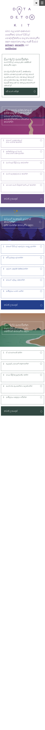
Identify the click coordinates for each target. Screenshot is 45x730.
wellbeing (10, 48)
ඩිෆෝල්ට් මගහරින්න (17, 62)
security (19, 45)
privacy (9, 45)
